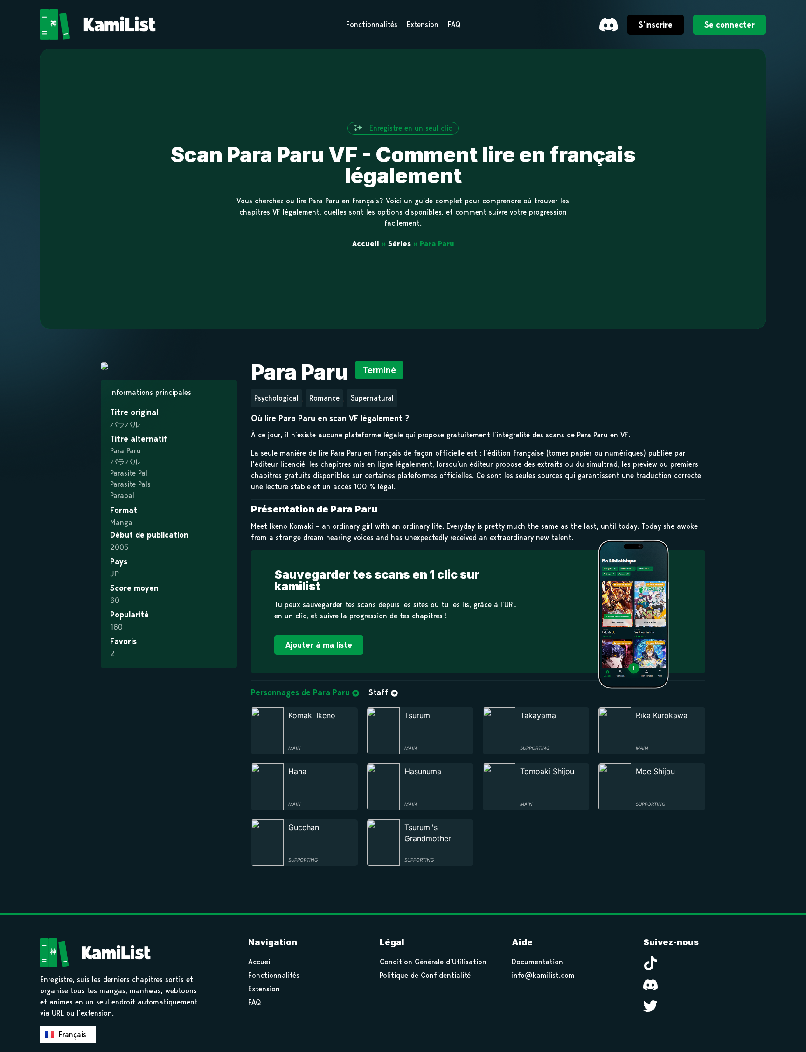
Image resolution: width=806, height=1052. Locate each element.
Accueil (365, 243)
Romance (324, 398)
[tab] (305, 693)
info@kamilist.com (543, 975)
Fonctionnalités (273, 975)
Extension (264, 988)
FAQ (254, 1002)
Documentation (537, 961)
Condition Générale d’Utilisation (433, 961)
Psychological (276, 398)
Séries (399, 243)
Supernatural (372, 398)
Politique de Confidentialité (425, 975)
